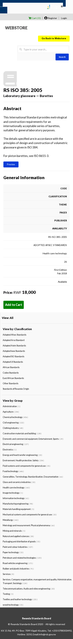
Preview (11, 164)
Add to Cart (13, 305)
